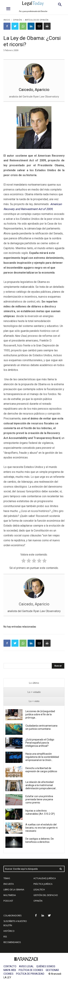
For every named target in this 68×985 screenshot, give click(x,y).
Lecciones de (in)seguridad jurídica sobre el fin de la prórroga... (40, 714)
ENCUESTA (8, 883)
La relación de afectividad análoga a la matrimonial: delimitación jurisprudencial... (41, 785)
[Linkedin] (31, 26)
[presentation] (34, 683)
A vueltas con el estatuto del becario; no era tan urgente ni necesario (41, 827)
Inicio (6, 20)
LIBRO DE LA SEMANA (13, 889)
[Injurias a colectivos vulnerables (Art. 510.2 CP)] (13, 814)
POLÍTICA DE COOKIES (31, 970)
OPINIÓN (37, 900)
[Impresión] (47, 26)
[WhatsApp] (23, 26)
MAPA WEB (9, 970)
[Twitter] (15, 26)
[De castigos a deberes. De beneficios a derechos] (13, 842)
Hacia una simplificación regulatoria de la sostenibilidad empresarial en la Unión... (42, 756)
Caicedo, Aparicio (34, 89)
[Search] (60, 869)
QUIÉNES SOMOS (45, 966)
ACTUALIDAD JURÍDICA (44, 878)
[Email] (39, 26)
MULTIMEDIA (9, 895)
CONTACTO (9, 966)
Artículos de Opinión (36, 20)
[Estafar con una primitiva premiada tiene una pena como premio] (13, 799)
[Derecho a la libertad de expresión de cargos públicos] (13, 771)
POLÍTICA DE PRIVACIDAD (30, 973)
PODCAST (8, 900)
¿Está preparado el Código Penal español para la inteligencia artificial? (39, 742)
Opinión (17, 20)
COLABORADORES (12, 915)
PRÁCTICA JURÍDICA (42, 883)
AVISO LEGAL (26, 966)
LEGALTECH (39, 889)
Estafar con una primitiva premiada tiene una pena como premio (39, 799)
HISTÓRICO (8, 931)
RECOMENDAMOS (12, 942)
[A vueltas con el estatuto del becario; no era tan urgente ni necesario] (13, 828)
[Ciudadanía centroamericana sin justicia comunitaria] (13, 729)
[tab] (34, 683)
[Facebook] (6, 26)
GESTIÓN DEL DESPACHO (45, 895)
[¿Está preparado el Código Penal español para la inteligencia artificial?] (13, 743)
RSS (5, 936)
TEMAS (6, 878)
